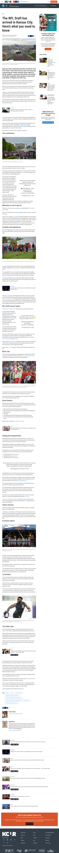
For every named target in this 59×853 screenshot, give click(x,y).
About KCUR (23, 832)
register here (18, 208)
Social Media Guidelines (49, 832)
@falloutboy (24, 321)
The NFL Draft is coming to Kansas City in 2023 (19, 796)
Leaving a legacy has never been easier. (48, 34)
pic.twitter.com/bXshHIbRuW (27, 193)
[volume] (7, 5)
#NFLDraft (26, 185)
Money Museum (8, 295)
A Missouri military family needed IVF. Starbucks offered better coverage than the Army (51, 88)
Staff (34, 835)
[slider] (8, 5)
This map (28, 444)
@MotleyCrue (30, 321)
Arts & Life (12, 286)
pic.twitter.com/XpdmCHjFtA (24, 466)
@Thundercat (27, 323)
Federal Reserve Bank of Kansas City (13, 700)
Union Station (19, 692)
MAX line (19, 473)
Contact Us (35, 837)
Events (34, 832)
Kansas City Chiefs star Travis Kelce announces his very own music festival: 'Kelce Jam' (28, 741)
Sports (11, 649)
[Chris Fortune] (4, 714)
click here (27, 496)
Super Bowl (26, 700)
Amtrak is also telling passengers (9, 499)
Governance (47, 837)
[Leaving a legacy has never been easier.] (48, 22)
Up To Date (12, 740)
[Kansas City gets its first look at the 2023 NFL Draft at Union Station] (6, 806)
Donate (54, 1)
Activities (4, 266)
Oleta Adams (13, 341)
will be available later (21, 480)
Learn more (48, 49)
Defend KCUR (29, 823)
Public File (47, 840)
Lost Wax (11, 347)
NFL (12, 692)
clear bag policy (22, 126)
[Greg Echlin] (4, 724)
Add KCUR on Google (48, 122)
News (3, 13)
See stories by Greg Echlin (15, 730)
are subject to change (19, 421)
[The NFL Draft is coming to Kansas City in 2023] (6, 796)
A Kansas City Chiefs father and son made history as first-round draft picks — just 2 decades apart (30, 768)
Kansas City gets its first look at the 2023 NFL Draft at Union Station (24, 806)
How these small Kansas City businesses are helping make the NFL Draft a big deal (27, 760)
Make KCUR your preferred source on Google (48, 113)
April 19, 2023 (31, 195)
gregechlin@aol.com (18, 728)
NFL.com (29, 337)
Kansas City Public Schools (11, 703)
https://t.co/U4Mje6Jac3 (12, 466)
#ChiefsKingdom (23, 183)
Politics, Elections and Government (50, 95)
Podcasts (22, 840)
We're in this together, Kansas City (29, 815)
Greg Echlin (14, 35)
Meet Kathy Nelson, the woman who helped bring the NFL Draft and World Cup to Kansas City (29, 786)
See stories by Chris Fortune (15, 713)
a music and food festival (28, 355)
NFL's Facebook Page (7, 338)
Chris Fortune (9, 35)
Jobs (34, 840)
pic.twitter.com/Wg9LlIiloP (28, 324)
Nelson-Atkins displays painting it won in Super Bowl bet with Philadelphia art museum (27, 778)
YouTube (16, 338)
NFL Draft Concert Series (10, 308)
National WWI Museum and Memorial (12, 277)
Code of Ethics (48, 835)
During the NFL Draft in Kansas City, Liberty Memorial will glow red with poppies (26, 751)
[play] (3, 5)
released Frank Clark (30, 678)
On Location (15, 216)
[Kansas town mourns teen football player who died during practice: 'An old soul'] (43, 60)
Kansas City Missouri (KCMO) (12, 695)
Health (48, 83)
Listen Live (23, 835)
